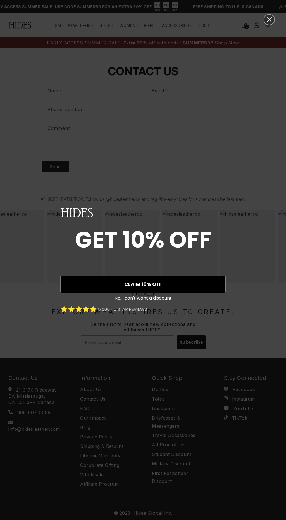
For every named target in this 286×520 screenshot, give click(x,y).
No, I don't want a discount (143, 298)
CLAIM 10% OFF (143, 284)
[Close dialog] (269, 19)
